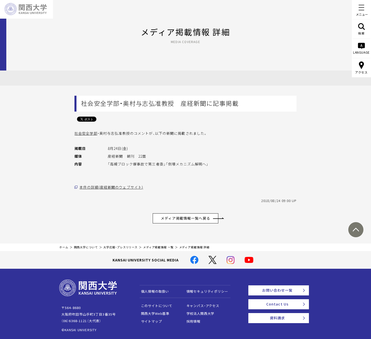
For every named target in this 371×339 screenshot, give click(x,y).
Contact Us (277, 304)
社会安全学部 (85, 133)
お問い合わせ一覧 (277, 290)
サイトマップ (151, 321)
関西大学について (86, 247)
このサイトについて (157, 305)
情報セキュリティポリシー (207, 291)
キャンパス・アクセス (203, 305)
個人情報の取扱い (155, 291)
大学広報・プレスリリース (120, 247)
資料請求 (277, 317)
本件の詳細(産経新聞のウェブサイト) (111, 187)
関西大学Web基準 (155, 313)
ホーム (63, 247)
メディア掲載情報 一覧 (158, 247)
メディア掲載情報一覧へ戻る (185, 218)
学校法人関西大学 (201, 313)
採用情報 (193, 321)
